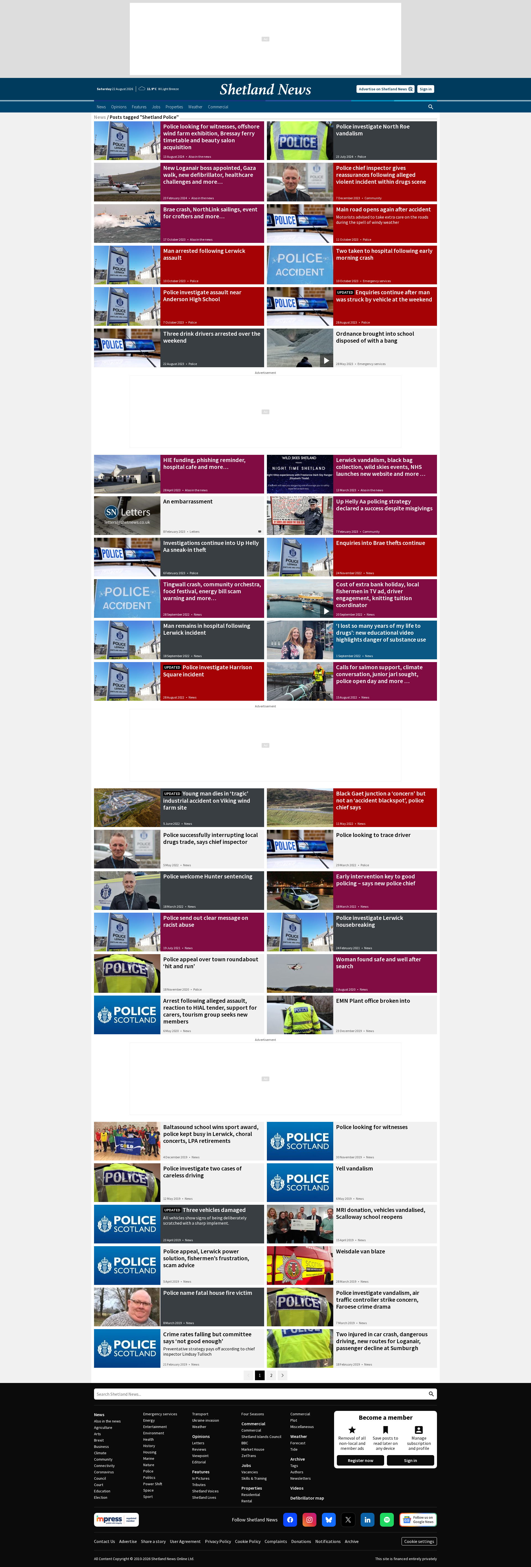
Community (373, 198)
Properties (251, 1488)
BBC (244, 1442)
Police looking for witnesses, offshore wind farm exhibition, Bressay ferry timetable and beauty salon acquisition (211, 136)
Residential (250, 1494)
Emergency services (377, 281)
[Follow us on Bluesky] (329, 1520)
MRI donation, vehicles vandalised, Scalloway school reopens (380, 1213)
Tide (294, 1449)
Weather (199, 1426)
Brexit (99, 1440)
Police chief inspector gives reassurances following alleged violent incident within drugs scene (381, 174)
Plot (293, 1420)
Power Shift (152, 1483)
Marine (148, 1458)
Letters (194, 531)
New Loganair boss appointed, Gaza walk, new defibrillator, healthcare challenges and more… (209, 174)
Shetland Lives (204, 1497)
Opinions (201, 1436)
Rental (246, 1500)
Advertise (128, 1541)
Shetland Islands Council (261, 1436)
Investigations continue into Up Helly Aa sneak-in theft (211, 546)
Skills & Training (254, 1478)
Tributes (199, 1484)
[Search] (431, 106)
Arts (97, 1433)
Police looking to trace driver (373, 835)
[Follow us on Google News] (418, 1520)
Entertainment (155, 1426)
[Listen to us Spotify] (387, 1520)
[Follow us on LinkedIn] (367, 1520)
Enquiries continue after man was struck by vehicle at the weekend (384, 295)
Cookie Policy (248, 1541)
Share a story (153, 1541)
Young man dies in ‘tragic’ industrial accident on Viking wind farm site (206, 800)
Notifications (328, 1541)
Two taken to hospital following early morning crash (384, 254)
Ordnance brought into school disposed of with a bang (375, 337)
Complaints (276, 1541)
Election (100, 1497)
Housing (150, 1452)
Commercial (253, 1423)
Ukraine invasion (205, 1420)
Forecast (297, 1442)
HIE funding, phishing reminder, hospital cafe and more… (204, 463)
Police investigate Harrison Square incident (207, 670)
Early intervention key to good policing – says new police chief (375, 879)
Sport (148, 1496)
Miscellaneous (302, 1426)
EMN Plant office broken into (373, 1000)
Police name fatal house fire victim (207, 1292)
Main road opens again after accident (383, 209)
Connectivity (104, 1465)
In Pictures (201, 1478)
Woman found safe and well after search (378, 962)
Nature (148, 1464)
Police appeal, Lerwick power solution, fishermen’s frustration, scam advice (206, 1258)
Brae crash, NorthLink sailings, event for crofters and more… (210, 212)
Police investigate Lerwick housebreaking (369, 921)
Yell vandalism (354, 1168)
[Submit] (430, 1394)
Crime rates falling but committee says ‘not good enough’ (207, 1337)
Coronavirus (104, 1471)
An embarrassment (188, 501)
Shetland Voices (205, 1491)
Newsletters (300, 1478)
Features (200, 1471)
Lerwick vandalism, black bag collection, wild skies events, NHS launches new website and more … (380, 466)
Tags (294, 1465)
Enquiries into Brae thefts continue (380, 543)
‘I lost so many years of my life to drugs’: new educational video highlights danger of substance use (381, 632)
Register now (360, 1460)
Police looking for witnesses (372, 1127)
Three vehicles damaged (214, 1210)
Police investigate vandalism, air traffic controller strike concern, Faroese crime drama (377, 1299)
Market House (252, 1449)
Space (148, 1490)
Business (101, 1446)
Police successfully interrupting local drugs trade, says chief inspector (210, 838)
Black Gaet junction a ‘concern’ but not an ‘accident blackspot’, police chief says (381, 800)
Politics (149, 1477)
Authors (296, 1471)
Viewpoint (200, 1455)
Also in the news (200, 156)
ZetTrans (248, 1455)
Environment (153, 1432)
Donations (301, 1541)
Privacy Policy (218, 1541)
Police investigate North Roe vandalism (373, 129)
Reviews (199, 1449)
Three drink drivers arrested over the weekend (211, 337)
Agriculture (103, 1427)
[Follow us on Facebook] (290, 1520)
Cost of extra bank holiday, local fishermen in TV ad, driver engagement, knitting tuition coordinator (377, 594)
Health (148, 1439)
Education (102, 1491)
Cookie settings (419, 1541)
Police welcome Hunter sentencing (208, 876)
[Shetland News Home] (265, 98)
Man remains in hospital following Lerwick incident (206, 629)
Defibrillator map (307, 1498)
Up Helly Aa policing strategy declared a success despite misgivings (384, 504)
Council (100, 1478)
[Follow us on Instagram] (309, 1520)
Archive (297, 1459)
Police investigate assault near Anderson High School (202, 295)
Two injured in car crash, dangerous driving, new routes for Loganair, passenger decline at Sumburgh (382, 1341)
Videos (296, 1488)
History (149, 1445)
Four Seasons (252, 1413)
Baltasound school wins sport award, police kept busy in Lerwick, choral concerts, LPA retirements (211, 1134)
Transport (200, 1413)
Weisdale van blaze (360, 1251)
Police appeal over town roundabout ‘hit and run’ (210, 962)
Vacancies (249, 1471)
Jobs (246, 1465)
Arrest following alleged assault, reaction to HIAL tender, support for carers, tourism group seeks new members (210, 1011)
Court (98, 1484)
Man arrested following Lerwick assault (204, 254)
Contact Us (104, 1541)
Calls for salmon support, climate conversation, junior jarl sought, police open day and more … (379, 674)
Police (362, 156)
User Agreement (185, 1541)
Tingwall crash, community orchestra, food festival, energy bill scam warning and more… (212, 591)
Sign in (426, 88)
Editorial (199, 1462)
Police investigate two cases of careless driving (202, 1171)
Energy (149, 1420)
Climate (100, 1452)
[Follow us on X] (348, 1520)
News (100, 117)
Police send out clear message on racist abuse (205, 921)
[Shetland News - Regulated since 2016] (116, 1520)
